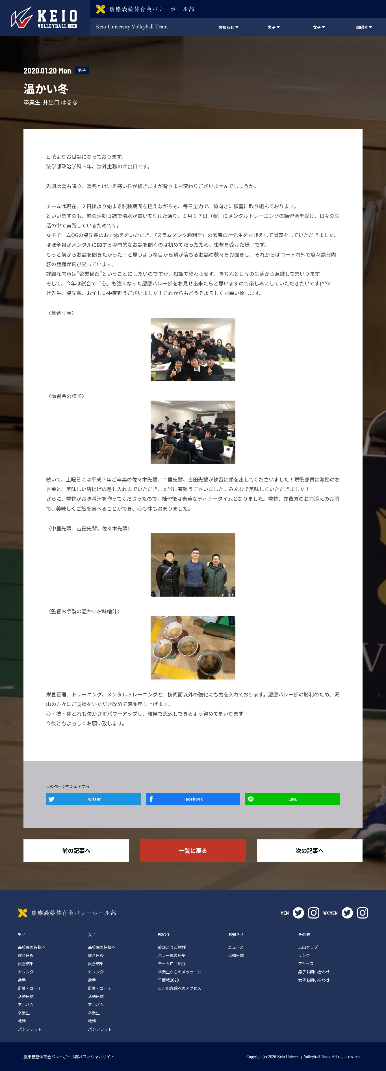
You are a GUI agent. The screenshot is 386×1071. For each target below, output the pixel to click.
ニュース (236, 947)
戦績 (22, 1021)
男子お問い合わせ (314, 972)
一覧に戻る (193, 850)
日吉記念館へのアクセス (179, 988)
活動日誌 (26, 996)
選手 (22, 980)
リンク (304, 955)
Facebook (193, 799)
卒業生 (24, 1013)
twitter (298, 913)
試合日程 (26, 955)
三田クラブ (308, 947)
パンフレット (30, 1029)
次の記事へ (310, 850)
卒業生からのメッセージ (179, 972)
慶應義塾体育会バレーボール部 (67, 912)
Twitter (93, 799)
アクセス (306, 963)
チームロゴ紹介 (172, 963)
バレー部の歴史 (172, 955)
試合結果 (26, 963)
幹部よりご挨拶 (172, 947)
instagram (313, 913)
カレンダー (28, 972)
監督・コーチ (30, 988)
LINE (293, 799)
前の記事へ (76, 850)
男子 (82, 70)
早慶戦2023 (168, 980)
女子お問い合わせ (314, 980)
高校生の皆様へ (31, 947)
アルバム (26, 1004)
